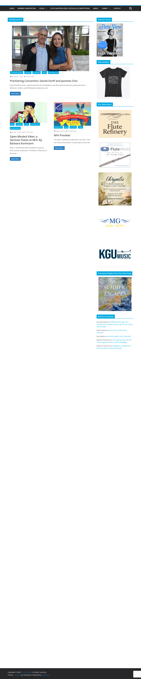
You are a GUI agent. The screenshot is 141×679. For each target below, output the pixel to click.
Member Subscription (27, 8)
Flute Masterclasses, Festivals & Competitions (70, 8)
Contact (117, 8)
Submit (105, 8)
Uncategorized (15, 128)
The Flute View (30, 76)
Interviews (36, 72)
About (95, 8)
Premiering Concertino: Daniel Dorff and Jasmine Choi (43, 81)
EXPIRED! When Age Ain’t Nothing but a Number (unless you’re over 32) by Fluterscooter (115, 324)
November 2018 (53, 72)
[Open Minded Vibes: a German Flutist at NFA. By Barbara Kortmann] (28, 112)
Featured (28, 72)
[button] (45, 8)
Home (11, 8)
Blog (12, 124)
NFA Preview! (62, 135)
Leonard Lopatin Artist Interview (119, 336)
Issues (41, 8)
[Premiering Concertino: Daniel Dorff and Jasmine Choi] (50, 48)
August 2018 (58, 127)
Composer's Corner (16, 72)
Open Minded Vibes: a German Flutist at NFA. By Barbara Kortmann (26, 140)
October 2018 (35, 124)
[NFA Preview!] (72, 114)
